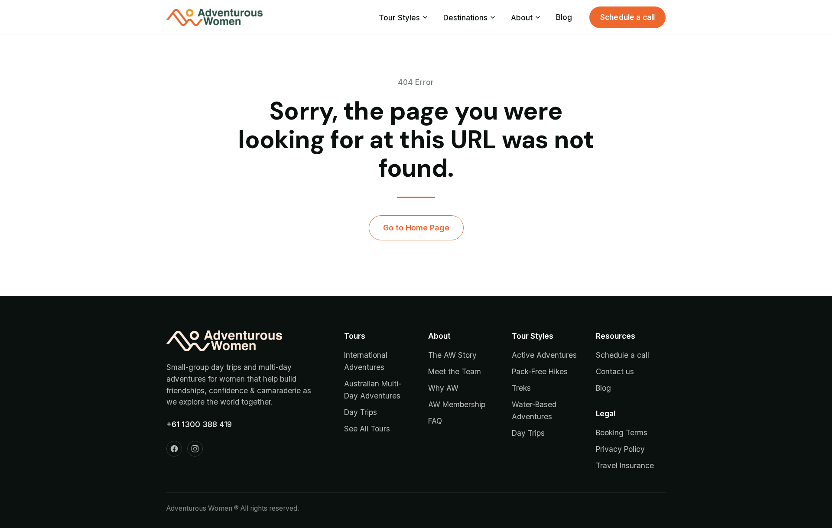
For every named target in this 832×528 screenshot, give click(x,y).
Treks (521, 387)
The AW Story (452, 355)
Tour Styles (399, 17)
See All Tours (367, 428)
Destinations (465, 17)
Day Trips (360, 412)
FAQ (435, 420)
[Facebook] (174, 449)
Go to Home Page (416, 227)
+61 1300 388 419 (199, 424)
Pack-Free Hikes (540, 371)
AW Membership (456, 404)
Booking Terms (621, 432)
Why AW (443, 387)
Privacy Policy (620, 448)
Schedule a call (627, 17)
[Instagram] (195, 449)
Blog (564, 17)
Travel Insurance (625, 465)
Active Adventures (544, 355)
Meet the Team (454, 371)
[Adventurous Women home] (214, 17)
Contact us (615, 371)
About (522, 17)
